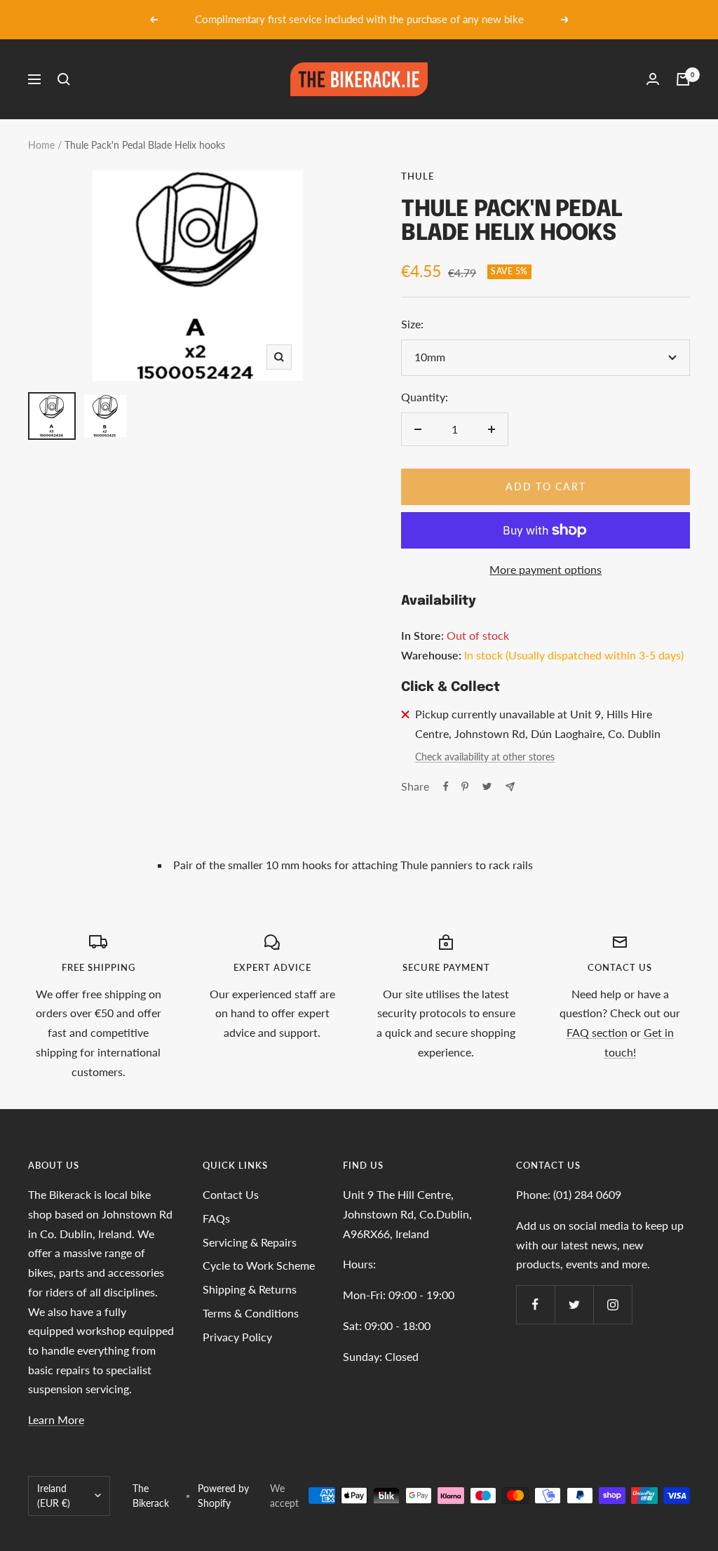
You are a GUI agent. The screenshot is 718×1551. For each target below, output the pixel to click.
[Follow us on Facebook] (535, 1304)
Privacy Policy (237, 1336)
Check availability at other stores (485, 757)
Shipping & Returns (250, 1289)
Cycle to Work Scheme (259, 1265)
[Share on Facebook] (446, 786)
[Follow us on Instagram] (612, 1304)
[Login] (652, 79)
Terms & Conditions (251, 1313)
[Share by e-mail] (510, 786)
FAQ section (597, 1032)
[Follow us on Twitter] (574, 1304)
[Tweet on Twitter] (487, 786)
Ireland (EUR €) (53, 1496)
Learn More (56, 1419)
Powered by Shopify (223, 1496)
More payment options (545, 569)
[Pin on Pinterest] (464, 786)
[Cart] (683, 79)
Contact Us (231, 1194)
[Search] (63, 79)
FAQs (216, 1218)
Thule (417, 176)
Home (41, 145)
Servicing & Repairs (250, 1242)
